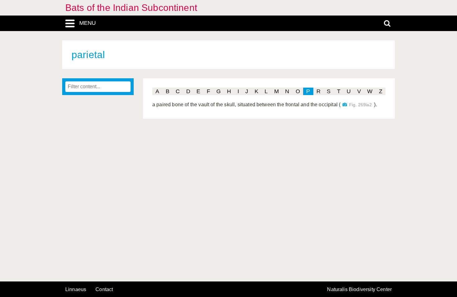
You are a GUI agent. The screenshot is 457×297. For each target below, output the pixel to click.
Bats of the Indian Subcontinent (131, 7)
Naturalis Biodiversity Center (359, 289)
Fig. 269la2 (360, 105)
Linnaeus (75, 289)
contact (104, 289)
